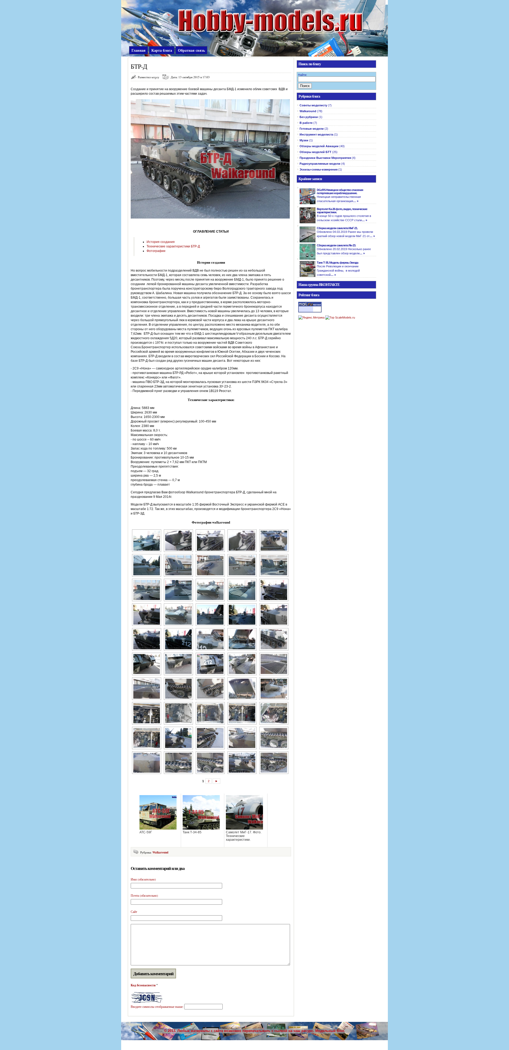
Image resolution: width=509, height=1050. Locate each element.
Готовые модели (312, 128)
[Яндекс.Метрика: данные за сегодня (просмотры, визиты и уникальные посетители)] (311, 317)
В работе (306, 122)
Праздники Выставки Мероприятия (325, 157)
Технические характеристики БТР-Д (173, 246)
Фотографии (156, 251)
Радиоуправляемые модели (320, 163)
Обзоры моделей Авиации (319, 146)
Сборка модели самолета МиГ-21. (337, 228)
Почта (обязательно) (144, 895)
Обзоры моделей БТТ (315, 152)
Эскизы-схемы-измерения (318, 169)
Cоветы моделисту (313, 105)
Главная (138, 50)
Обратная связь (191, 50)
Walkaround (160, 852)
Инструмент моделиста (316, 134)
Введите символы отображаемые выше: (157, 1006)
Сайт (134, 911)
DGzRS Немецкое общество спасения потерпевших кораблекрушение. (340, 191)
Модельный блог (329, 1031)
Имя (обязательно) (143, 879)
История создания (161, 242)
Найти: (302, 74)
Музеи (304, 140)
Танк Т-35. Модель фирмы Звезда (337, 262)
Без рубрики (309, 117)
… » (355, 201)
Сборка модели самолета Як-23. (336, 245)
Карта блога (161, 50)
